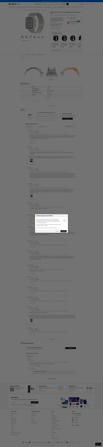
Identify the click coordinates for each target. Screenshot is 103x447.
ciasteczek (42, 219)
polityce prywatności (53, 227)
